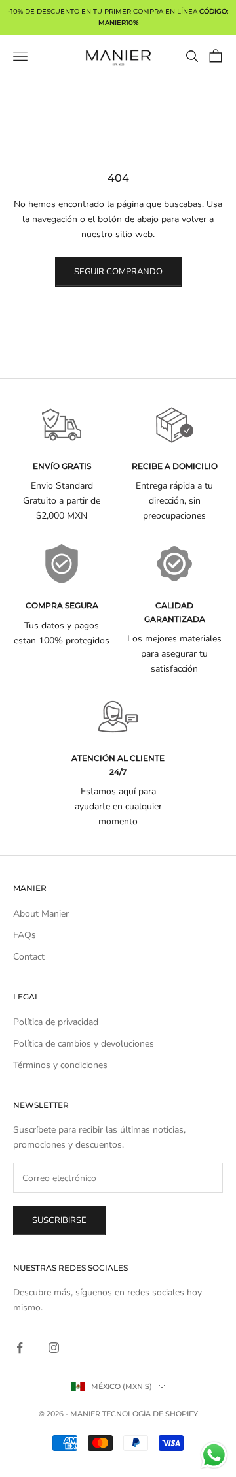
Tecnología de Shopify (150, 1413)
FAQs (24, 935)
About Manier (41, 913)
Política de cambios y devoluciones (83, 1043)
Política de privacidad (55, 1022)
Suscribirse (59, 1220)
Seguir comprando (118, 272)
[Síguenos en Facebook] (19, 1347)
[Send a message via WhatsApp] (214, 1455)
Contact (29, 956)
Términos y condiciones (60, 1065)
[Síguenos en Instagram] (53, 1347)
